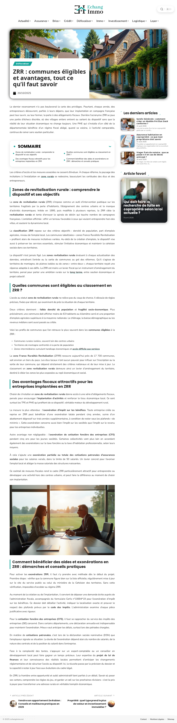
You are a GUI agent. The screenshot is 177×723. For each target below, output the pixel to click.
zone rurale (47, 176)
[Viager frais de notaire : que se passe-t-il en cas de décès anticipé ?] (127, 158)
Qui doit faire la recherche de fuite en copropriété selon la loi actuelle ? (143, 207)
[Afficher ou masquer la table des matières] (76, 146)
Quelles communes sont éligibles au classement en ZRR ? (88, 153)
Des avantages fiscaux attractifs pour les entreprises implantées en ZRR (32, 160)
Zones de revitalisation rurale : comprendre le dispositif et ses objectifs (34, 153)
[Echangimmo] (88, 9)
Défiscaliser (22, 63)
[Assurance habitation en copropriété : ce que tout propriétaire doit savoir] (127, 141)
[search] (162, 9)
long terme (76, 272)
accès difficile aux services (86, 348)
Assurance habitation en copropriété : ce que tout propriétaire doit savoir (149, 137)
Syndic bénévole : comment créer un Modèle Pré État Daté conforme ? (152, 121)
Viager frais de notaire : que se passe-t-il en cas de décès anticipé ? (152, 154)
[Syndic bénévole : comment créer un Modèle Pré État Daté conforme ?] (127, 124)
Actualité (129, 197)
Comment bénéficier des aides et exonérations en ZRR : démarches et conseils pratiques (87, 160)
